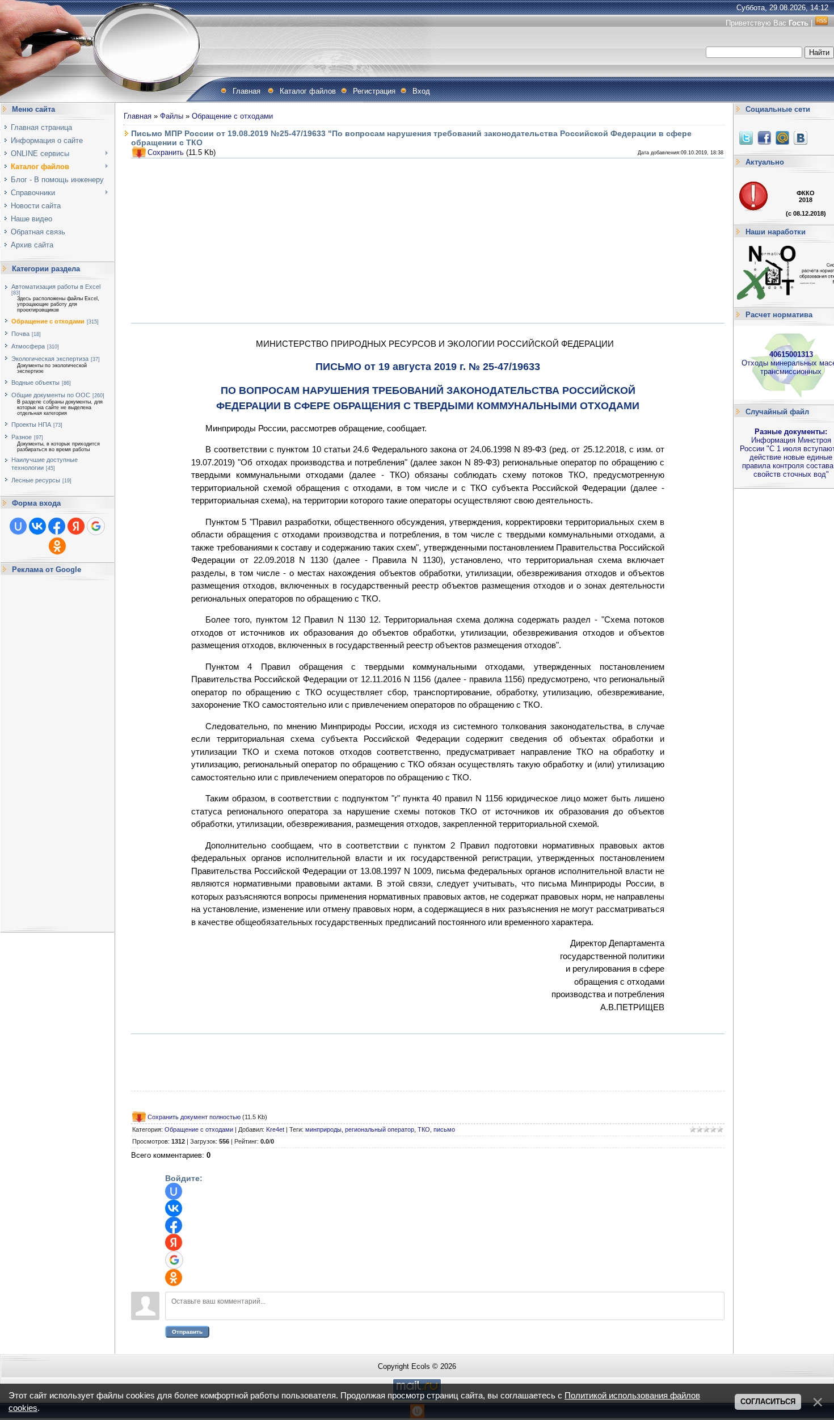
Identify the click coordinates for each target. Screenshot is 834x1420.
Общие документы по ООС (50, 395)
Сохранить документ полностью (194, 1117)
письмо (444, 1129)
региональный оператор (379, 1129)
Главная (246, 91)
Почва (20, 333)
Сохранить (166, 152)
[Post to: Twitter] (746, 137)
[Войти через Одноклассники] (57, 545)
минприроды (323, 1129)
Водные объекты (35, 382)
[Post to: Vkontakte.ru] (800, 137)
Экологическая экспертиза (50, 358)
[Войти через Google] (96, 526)
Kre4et (275, 1129)
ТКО (424, 1129)
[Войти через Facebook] (56, 526)
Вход (421, 91)
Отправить (187, 1332)
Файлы (171, 116)
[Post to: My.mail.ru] (782, 137)
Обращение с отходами (48, 321)
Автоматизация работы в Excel (55, 286)
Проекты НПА (31, 424)
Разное (21, 437)
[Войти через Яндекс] (76, 526)
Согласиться (767, 1401)
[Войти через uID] (18, 526)
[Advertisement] (57, 753)
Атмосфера (28, 346)
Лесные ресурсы (35, 480)
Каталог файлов (308, 91)
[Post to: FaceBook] (764, 137)
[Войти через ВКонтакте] (37, 526)
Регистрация (374, 91)
